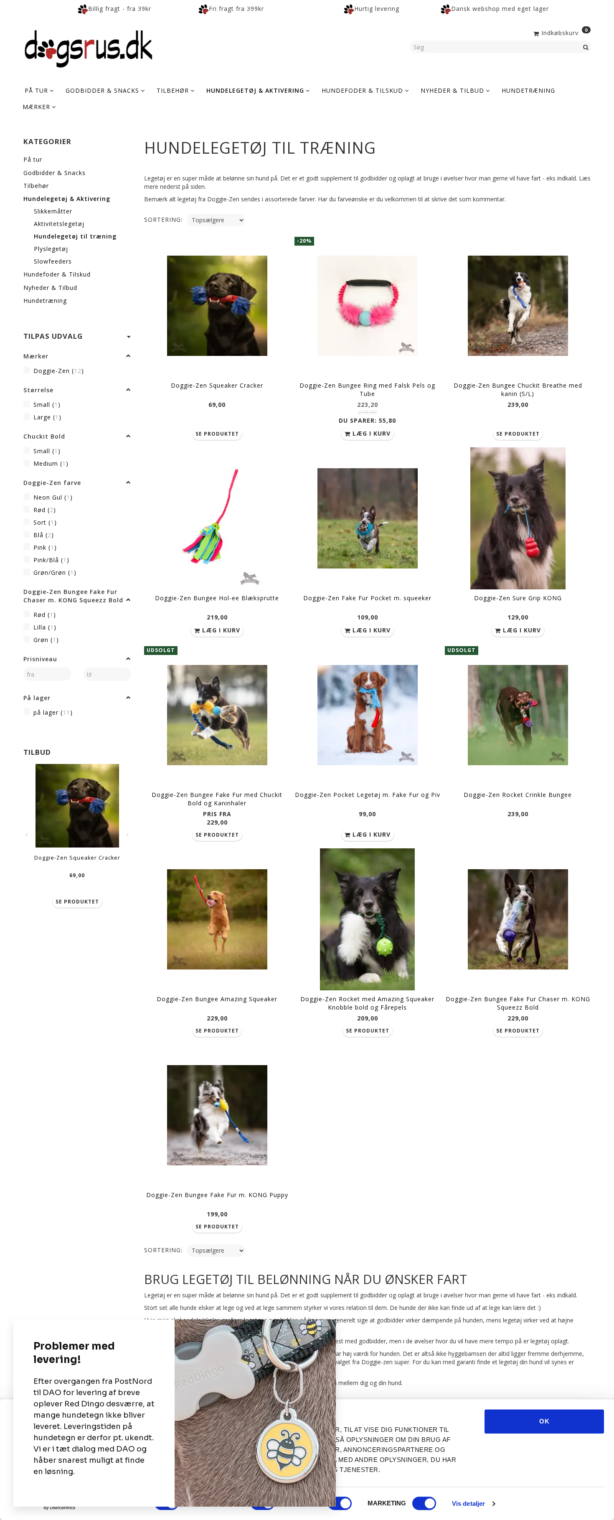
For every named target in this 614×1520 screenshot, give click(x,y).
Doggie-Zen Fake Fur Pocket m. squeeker (367, 598)
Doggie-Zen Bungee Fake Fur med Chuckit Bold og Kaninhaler (217, 799)
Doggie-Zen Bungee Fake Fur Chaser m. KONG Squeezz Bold (518, 1003)
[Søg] (586, 47)
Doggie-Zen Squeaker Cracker (77, 857)
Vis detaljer (468, 1503)
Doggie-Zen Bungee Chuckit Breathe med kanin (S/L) (518, 389)
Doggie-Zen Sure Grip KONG (518, 598)
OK (544, 1421)
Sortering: (163, 219)
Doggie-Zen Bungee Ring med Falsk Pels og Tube (367, 389)
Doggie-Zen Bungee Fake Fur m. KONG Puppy (217, 1195)
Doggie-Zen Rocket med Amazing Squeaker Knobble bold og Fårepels (367, 1003)
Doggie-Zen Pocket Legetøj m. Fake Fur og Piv (367, 795)
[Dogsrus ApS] (88, 47)
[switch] (340, 1503)
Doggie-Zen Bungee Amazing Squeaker (217, 999)
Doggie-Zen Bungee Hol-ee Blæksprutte (217, 598)
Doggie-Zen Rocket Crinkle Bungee (518, 795)
